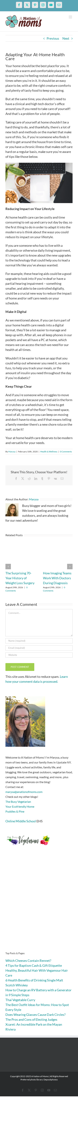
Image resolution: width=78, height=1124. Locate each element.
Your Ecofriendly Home (19, 806)
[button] (8, 566)
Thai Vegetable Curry (20, 1000)
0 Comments (66, 451)
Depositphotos (51, 1079)
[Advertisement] (39, 904)
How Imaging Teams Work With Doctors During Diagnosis (57, 578)
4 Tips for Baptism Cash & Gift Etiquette (33, 965)
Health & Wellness (48, 451)
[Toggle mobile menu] (71, 17)
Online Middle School (20, 821)
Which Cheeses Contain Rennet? (28, 961)
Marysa (11, 451)
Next (65, 38)
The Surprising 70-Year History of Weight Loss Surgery (19, 578)
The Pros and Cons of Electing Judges (31, 1019)
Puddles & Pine (14, 811)
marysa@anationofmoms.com (23, 791)
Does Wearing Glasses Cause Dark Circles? (35, 1015)
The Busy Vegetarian (18, 801)
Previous (53, 38)
